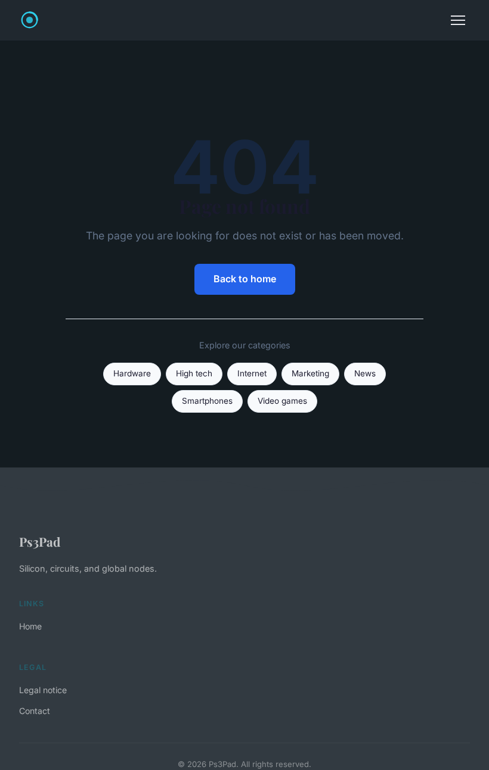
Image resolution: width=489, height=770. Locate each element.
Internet (252, 373)
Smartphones (207, 401)
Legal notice (43, 690)
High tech (194, 373)
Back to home (244, 279)
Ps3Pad (39, 541)
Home (30, 626)
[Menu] (458, 20)
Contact (34, 711)
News (365, 373)
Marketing (310, 373)
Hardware (132, 373)
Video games (282, 401)
